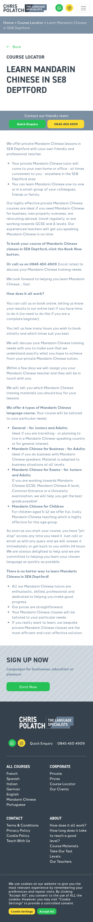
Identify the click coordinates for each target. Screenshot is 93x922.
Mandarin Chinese (21, 799)
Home (8, 22)
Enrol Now (28, 686)
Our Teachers (61, 861)
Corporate (60, 766)
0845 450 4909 (71, 743)
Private (56, 773)
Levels (55, 856)
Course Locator (30, 22)
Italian (12, 783)
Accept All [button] (46, 911)
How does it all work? (68, 825)
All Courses (18, 766)
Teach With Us (18, 840)
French (12, 773)
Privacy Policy (18, 830)
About (56, 818)
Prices (55, 778)
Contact (14, 818)
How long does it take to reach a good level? (68, 835)
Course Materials (64, 845)
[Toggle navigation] (83, 8)
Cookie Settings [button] (22, 911)
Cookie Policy (17, 835)
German (13, 788)
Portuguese (15, 804)
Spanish (12, 778)
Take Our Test (61, 851)
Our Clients (59, 788)
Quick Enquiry (27, 124)
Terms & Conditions (22, 825)
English (12, 794)
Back (16, 46)
